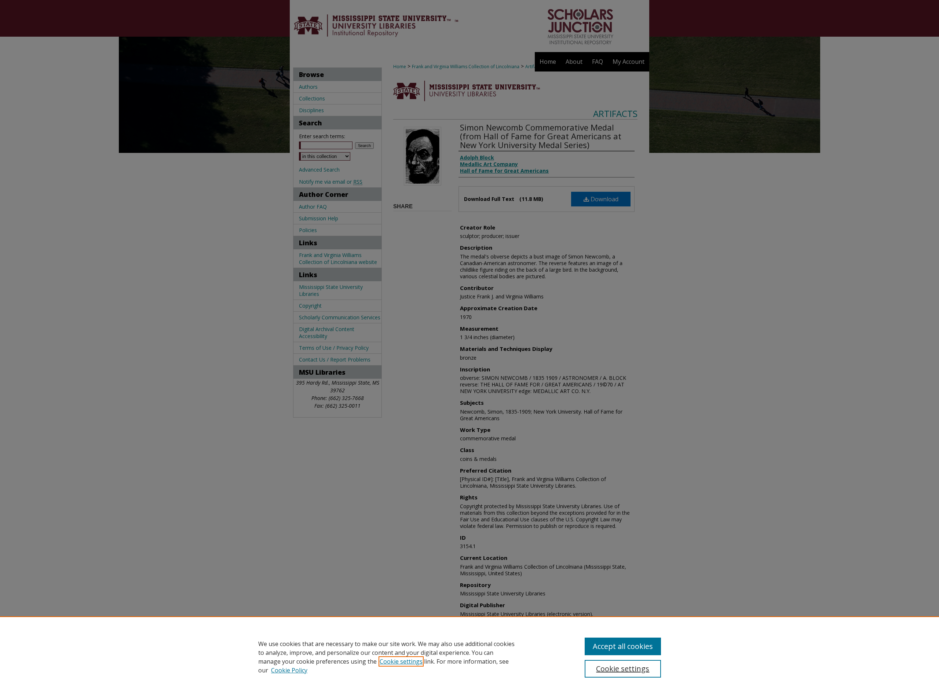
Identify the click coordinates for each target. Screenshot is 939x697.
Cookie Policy (289, 670)
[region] (469, 656)
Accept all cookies (623, 646)
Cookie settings (401, 661)
